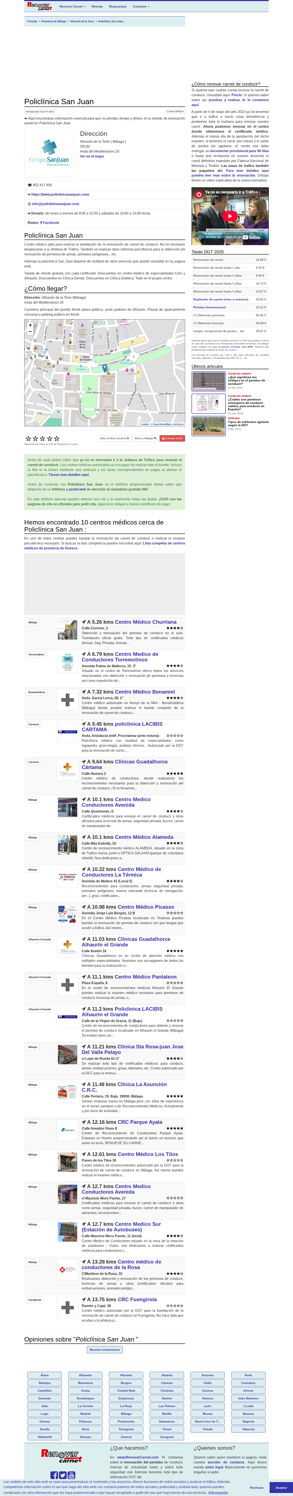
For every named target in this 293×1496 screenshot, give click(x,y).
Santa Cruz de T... (207, 1421)
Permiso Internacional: (209, 307)
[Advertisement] (104, 62)
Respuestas (118, 6)
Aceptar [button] (281, 1487)
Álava (45, 1375)
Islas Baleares (248, 1398)
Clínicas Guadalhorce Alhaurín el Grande (126, 941)
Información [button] (218, 1493)
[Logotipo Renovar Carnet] (63, 1457)
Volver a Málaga (144, 438)
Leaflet (145, 424)
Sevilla (45, 1429)
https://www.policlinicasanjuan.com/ (60, 194)
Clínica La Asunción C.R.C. (124, 1087)
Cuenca (207, 1390)
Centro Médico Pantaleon (146, 977)
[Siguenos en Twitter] (63, 1477)
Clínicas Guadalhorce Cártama (125, 764)
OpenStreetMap (162, 424)
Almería (167, 1375)
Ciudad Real (126, 1390)
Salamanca (167, 1421)
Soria (85, 1429)
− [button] (30, 331)
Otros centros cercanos (113, 438)
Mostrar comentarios (105, 1349)
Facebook (50, 223)
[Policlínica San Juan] (49, 152)
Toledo (208, 1429)
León (207, 1406)
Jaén (44, 1406)
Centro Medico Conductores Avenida (116, 802)
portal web (77, 489)
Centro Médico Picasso (146, 907)
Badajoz (45, 1383)
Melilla (167, 1413)
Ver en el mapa (92, 156)
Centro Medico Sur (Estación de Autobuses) (121, 1226)
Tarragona (126, 1429)
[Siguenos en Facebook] (54, 1477)
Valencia (248, 1429)
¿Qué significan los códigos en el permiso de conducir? (246, 380)
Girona (248, 1390)
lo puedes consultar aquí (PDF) (236, 347)
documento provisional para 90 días (239, 151)
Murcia (208, 1413)
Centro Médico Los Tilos (148, 1154)
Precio (236, 95)
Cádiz (208, 1383)
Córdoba (167, 1390)
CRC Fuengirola (137, 1299)
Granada (44, 1398)
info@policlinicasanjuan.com (55, 204)
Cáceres (167, 1383)
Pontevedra (126, 1421)
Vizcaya (85, 1437)
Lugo (44, 1413)
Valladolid (45, 1437)
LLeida (248, 1406)
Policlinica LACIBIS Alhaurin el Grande (122, 1011)
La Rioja (126, 1406)
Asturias (208, 1375)
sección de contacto (226, 1462)
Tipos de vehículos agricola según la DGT (248, 423)
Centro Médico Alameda (144, 837)
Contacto (140, 6)
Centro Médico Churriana (146, 622)
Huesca (207, 1398)
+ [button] (30, 325)
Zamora (126, 1437)
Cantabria (248, 1383)
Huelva (167, 1398)
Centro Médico (175, 111)
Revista (97, 6)
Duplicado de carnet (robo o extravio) (220, 299)
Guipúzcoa (126, 1398)
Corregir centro (174, 438)
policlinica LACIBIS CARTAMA (122, 726)
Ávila (248, 1375)
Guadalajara (85, 1398)
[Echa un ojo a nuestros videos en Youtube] (71, 1477)
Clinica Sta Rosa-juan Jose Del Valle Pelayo (132, 1049)
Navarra (248, 1413)
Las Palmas (167, 1406)
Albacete (85, 1375)
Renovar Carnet (71, 6)
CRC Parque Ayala (140, 1122)
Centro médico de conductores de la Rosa (121, 1264)
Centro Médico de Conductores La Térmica (121, 872)
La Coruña (85, 1406)
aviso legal (214, 1467)
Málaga (126, 1413)
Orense (44, 1421)
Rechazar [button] (257, 1487)
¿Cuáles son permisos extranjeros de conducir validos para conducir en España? (246, 404)
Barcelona (85, 1383)
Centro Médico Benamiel (145, 692)
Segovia (248, 1421)
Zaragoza (167, 1437)
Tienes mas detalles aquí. (68, 475)
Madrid (85, 1413)
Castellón (45, 1390)
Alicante (126, 1375)
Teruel (166, 1429)
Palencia (85, 1421)
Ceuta (85, 1390)
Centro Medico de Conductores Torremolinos (120, 657)
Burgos (126, 1383)
